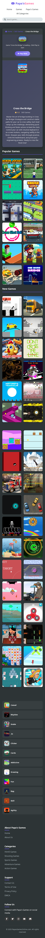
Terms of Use (10, 887)
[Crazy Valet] (33, 591)
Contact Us (9, 883)
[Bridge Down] (12, 190)
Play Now (23, 53)
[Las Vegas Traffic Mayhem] (33, 634)
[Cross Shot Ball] (12, 232)
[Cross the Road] (33, 211)
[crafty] (11, 440)
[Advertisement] (22, 90)
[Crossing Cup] (33, 168)
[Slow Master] (33, 655)
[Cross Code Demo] (12, 211)
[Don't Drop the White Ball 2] (12, 391)
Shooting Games (12, 856)
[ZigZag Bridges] (12, 253)
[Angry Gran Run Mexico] (33, 677)
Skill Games (18, 31)
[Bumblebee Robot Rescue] (33, 547)
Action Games (11, 868)
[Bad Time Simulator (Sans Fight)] (11, 526)
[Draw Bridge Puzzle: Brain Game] (12, 327)
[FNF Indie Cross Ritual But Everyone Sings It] (12, 370)
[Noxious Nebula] (11, 504)
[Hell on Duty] (33, 391)
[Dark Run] (33, 483)
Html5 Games (10, 852)
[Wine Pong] (11, 634)
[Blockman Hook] (11, 612)
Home (9, 9)
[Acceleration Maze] (33, 412)
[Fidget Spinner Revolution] (33, 612)
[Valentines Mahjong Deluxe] (11, 655)
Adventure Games (12, 864)
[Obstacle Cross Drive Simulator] (33, 306)
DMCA (7, 895)
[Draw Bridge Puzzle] (33, 327)
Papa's (25, 3)
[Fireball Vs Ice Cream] (11, 591)
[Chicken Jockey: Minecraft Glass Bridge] (12, 168)
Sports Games (11, 860)
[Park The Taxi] (33, 504)
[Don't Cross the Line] (33, 348)
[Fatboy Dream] (33, 526)
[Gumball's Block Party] (12, 412)
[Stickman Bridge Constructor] (12, 306)
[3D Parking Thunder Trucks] (11, 483)
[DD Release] (11, 569)
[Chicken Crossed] (12, 348)
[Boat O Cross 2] (33, 232)
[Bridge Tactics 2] (12, 275)
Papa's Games (32, 9)
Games (19, 9)
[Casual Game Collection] (11, 461)
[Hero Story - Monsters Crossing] (33, 253)
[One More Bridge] (33, 275)
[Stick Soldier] (33, 461)
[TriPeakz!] (11, 677)
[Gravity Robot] (33, 569)
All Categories (22, 13)
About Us (9, 837)
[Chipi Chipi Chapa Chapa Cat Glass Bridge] (33, 370)
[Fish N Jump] (11, 547)
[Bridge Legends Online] (33, 190)
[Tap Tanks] (33, 440)
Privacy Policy (10, 891)
